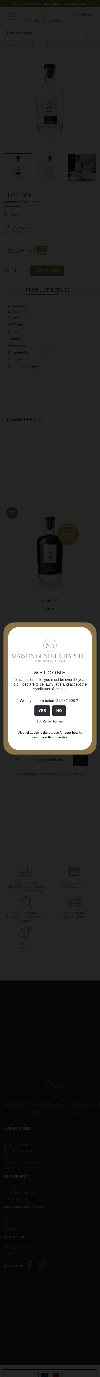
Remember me (53, 721)
